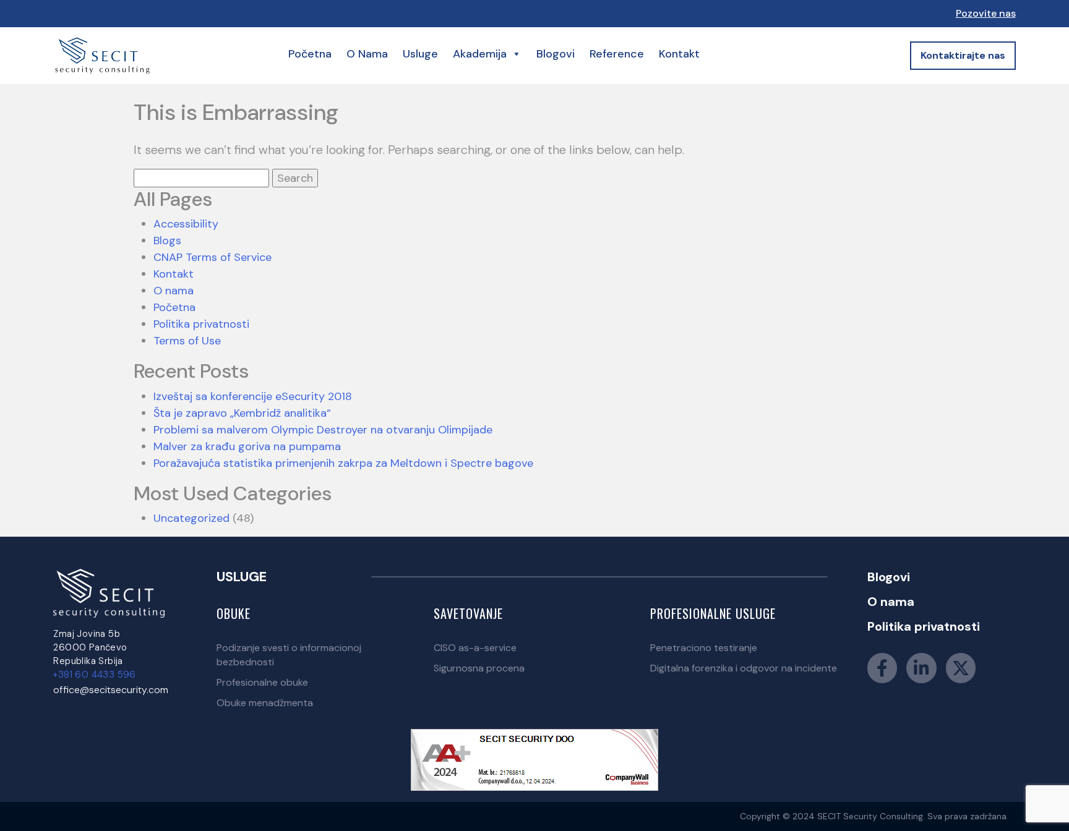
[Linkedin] (921, 668)
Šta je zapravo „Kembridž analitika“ (242, 413)
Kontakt (679, 53)
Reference (617, 53)
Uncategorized (191, 518)
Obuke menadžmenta (265, 702)
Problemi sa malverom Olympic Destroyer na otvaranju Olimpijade (322, 429)
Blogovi (555, 53)
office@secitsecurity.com (110, 689)
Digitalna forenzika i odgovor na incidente (743, 668)
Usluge (420, 53)
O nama (367, 53)
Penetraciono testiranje (703, 647)
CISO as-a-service (475, 647)
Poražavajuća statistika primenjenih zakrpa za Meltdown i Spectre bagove (343, 463)
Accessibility (185, 223)
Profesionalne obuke (262, 682)
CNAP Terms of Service (212, 257)
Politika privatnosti (201, 324)
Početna (310, 53)
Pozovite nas (986, 13)
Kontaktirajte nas (963, 55)
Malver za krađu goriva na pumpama (247, 446)
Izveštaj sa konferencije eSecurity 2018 (252, 396)
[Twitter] (961, 668)
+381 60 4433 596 (94, 674)
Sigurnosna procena (479, 668)
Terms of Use (187, 340)
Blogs (167, 240)
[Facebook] (882, 668)
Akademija (480, 53)
